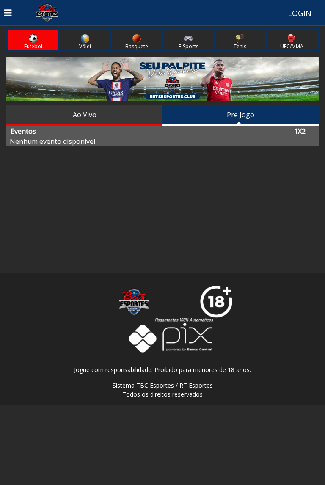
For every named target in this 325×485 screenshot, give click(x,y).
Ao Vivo (84, 114)
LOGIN (299, 13)
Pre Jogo (240, 114)
